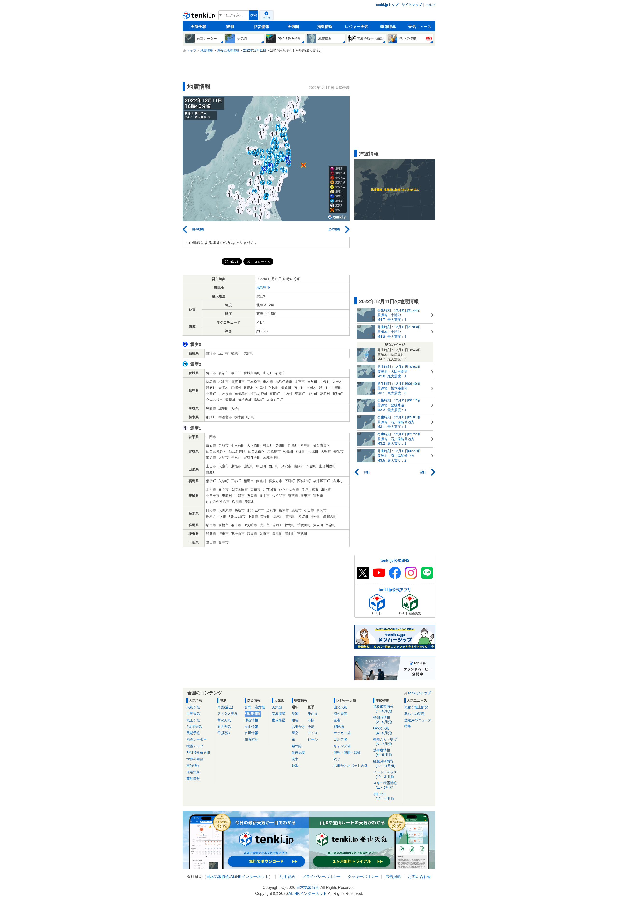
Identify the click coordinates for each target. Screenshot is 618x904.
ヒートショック (385, 774)
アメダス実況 (227, 714)
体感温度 (298, 752)
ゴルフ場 (340, 739)
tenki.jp (199, 16)
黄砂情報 (193, 778)
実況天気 (224, 720)
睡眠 (295, 765)
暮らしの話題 (414, 714)
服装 (295, 720)
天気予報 (198, 27)
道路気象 (193, 772)
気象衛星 (278, 714)
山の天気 (340, 707)
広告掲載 (393, 877)
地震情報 (253, 714)
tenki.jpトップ (387, 5)
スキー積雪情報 (385, 785)
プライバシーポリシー (321, 877)
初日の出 (383, 796)
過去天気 (224, 727)
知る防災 (251, 739)
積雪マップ (194, 746)
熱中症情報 (382, 752)
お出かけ (298, 727)
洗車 (295, 759)
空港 (337, 720)
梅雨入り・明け (385, 741)
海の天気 (340, 714)
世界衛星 (278, 720)
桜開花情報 (382, 719)
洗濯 (295, 714)
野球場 (339, 727)
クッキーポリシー (363, 877)
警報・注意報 (255, 707)
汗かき (313, 714)
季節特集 (388, 27)
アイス (313, 733)
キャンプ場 (342, 746)
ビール (313, 739)
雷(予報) (192, 765)
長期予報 (193, 733)
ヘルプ (430, 5)
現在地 (266, 17)
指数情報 (325, 27)
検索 (253, 15)
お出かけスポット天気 (350, 765)
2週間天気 (194, 727)
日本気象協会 (217, 877)
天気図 (293, 27)
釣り (337, 759)
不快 (311, 720)
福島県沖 (263, 288)
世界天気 (193, 714)
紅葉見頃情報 (384, 763)
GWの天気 (382, 730)
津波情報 (251, 720)
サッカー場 (342, 733)
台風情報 (251, 733)
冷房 (311, 727)
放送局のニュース (417, 720)
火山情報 (251, 727)
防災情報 (261, 27)
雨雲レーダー (196, 739)
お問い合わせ (419, 877)
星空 (295, 733)
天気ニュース (419, 27)
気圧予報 (193, 720)
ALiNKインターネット (249, 877)
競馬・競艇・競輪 (347, 752)
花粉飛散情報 (383, 708)
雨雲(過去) (225, 707)
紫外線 (297, 746)
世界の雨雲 (194, 759)
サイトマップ (412, 5)
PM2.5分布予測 (198, 752)
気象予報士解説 (416, 707)
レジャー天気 (356, 27)
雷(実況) (223, 733)
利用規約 (287, 877)
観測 (230, 27)
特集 (407, 726)
